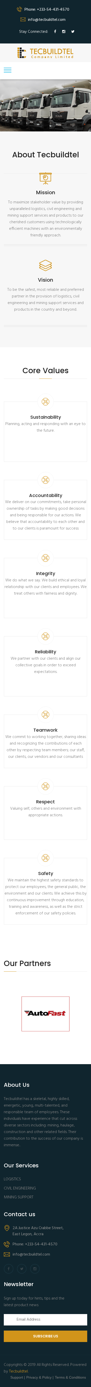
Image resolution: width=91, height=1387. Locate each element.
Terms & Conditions (70, 1377)
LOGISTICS (12, 1179)
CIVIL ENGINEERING (20, 1189)
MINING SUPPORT (18, 1197)
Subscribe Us (45, 1336)
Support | (17, 1377)
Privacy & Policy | (40, 1377)
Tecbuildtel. (18, 1371)
